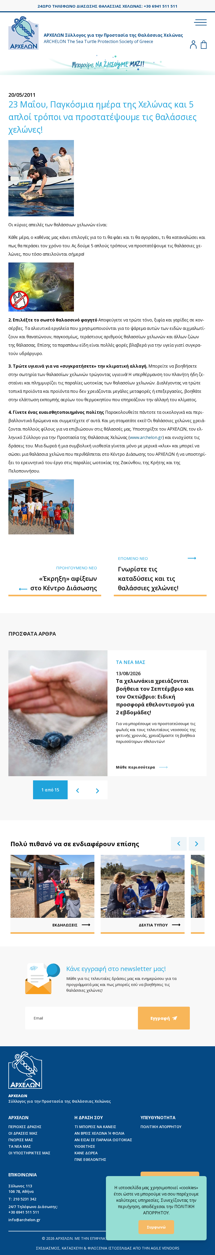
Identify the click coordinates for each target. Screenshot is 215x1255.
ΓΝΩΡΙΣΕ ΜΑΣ (20, 1139)
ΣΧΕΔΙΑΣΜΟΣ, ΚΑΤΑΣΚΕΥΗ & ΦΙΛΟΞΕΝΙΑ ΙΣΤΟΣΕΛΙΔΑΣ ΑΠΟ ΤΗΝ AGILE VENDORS (107, 1248)
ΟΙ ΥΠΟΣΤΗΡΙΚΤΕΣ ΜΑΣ (29, 1152)
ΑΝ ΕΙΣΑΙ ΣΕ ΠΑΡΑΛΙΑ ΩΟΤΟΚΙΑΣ (103, 1139)
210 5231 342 (22, 1199)
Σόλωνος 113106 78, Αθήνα (21, 1188)
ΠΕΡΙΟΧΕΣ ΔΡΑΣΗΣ (24, 1126)
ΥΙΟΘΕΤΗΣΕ (84, 1146)
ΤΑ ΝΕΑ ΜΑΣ (19, 1146)
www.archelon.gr (146, 437)
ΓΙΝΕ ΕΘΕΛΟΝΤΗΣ (90, 1159)
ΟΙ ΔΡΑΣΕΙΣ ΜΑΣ (22, 1133)
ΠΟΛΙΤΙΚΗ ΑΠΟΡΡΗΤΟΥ (161, 1126)
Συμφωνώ (156, 1227)
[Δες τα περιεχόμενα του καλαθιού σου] (204, 44)
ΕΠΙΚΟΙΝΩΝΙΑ (22, 1175)
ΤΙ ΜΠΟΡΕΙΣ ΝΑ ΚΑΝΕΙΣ (95, 1126)
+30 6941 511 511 (33, 1209)
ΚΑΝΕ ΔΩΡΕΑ (86, 1152)
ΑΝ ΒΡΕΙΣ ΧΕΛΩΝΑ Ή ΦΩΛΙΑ (99, 1133)
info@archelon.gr (24, 1219)
